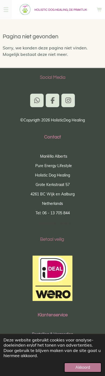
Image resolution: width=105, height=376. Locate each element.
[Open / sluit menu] (6, 9)
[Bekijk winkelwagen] (99, 9)
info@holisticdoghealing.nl (52, 222)
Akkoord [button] (82, 367)
